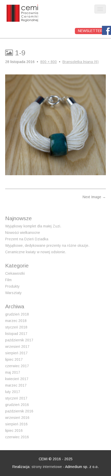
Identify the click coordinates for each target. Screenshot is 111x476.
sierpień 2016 (16, 424)
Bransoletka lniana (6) (80, 62)
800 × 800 (48, 62)
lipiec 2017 (14, 359)
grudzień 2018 (17, 314)
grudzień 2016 (17, 405)
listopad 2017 (16, 334)
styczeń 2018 (16, 327)
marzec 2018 (16, 321)
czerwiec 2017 (17, 366)
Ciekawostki (15, 273)
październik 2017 (19, 340)
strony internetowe (46, 467)
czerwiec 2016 (17, 437)
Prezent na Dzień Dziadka (26, 239)
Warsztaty (13, 293)
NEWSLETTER (90, 31)
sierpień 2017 (16, 353)
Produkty (12, 286)
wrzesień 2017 (17, 346)
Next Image (94, 197)
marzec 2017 (16, 385)
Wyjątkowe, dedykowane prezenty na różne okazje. (47, 245)
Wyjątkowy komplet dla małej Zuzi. (33, 226)
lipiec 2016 (14, 430)
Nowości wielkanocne (22, 233)
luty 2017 (12, 392)
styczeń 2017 (16, 398)
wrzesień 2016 (17, 418)
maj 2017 (12, 372)
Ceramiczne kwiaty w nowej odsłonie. (35, 252)
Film (8, 280)
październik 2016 (19, 411)
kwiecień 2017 (16, 379)
